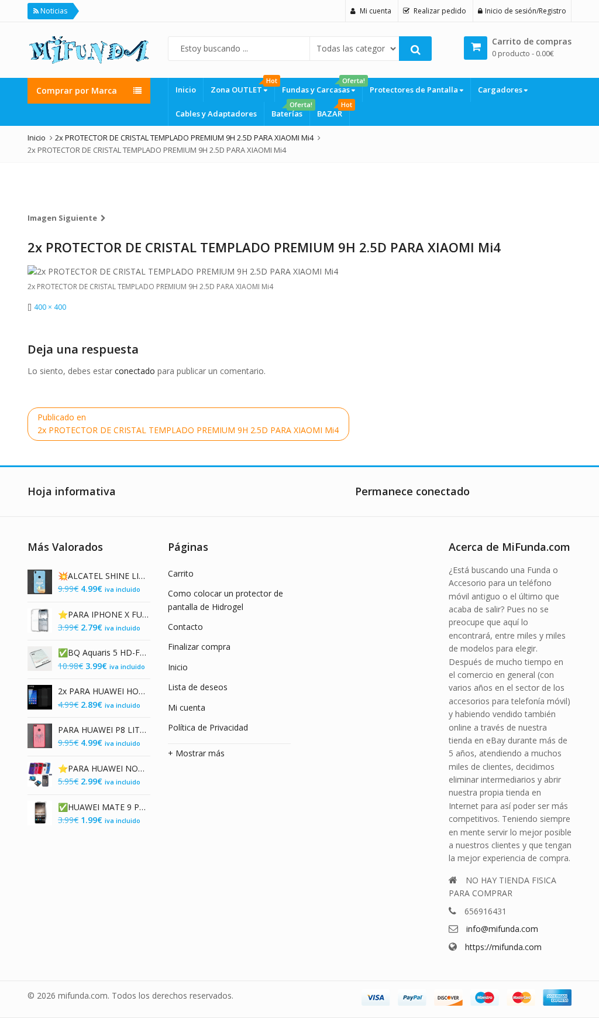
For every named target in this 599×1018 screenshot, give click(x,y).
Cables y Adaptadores (216, 113)
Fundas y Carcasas (322, 86)
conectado (135, 370)
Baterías (290, 110)
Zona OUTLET (242, 86)
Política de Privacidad (208, 727)
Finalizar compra (199, 646)
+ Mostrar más (196, 753)
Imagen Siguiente (62, 217)
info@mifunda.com (502, 928)
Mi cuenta (186, 707)
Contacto (185, 626)
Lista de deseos (198, 687)
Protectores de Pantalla (415, 89)
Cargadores (501, 89)
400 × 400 (50, 307)
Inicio (185, 89)
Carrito (181, 573)
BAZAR (333, 110)
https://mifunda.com (503, 946)
